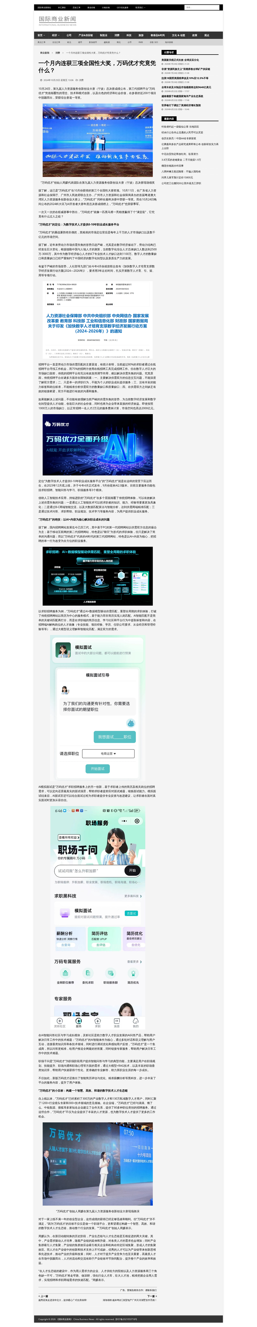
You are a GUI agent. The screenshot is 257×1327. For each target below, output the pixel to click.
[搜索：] (201, 7)
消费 (117, 35)
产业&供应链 (86, 35)
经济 (54, 35)
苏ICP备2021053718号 (126, 1319)
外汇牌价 (62, 7)
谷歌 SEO (154, 42)
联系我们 (139, 7)
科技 (129, 35)
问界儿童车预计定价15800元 (177, 177)
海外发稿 (169, 42)
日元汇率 (56, 42)
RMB (141, 42)
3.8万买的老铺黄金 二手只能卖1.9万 (181, 159)
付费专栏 (169, 52)
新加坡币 (93, 42)
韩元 (119, 42)
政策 (194, 35)
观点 (206, 35)
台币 (129, 42)
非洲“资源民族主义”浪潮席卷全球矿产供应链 (186, 69)
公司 (69, 35)
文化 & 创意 (178, 35)
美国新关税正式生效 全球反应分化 (180, 59)
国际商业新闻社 (44, 7)
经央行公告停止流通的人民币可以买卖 (182, 132)
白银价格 (106, 7)
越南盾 (107, 42)
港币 (80, 42)
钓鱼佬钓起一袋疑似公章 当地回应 (180, 126)
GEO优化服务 (122, 7)
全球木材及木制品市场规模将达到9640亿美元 (186, 87)
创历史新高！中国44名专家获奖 (179, 138)
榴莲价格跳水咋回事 (173, 165)
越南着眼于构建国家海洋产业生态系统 (182, 96)
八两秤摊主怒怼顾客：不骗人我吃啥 (181, 171)
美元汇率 (41, 42)
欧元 (69, 42)
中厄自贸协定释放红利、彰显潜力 (180, 154)
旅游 (141, 35)
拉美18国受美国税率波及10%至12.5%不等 (185, 78)
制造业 (103, 35)
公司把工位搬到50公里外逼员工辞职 (181, 183)
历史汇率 (76, 7)
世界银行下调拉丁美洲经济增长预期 (181, 105)
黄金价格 (91, 7)
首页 (40, 35)
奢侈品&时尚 (158, 35)
